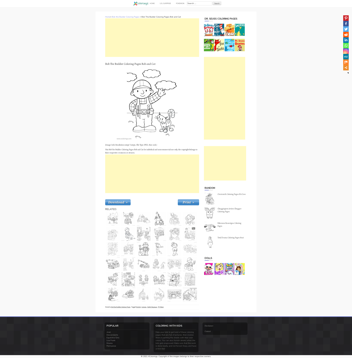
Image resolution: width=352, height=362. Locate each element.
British (138, 307)
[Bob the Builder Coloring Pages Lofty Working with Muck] (143, 218)
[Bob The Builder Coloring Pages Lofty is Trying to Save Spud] (159, 294)
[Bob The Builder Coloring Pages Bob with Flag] (112, 218)
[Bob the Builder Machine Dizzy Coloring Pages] (189, 218)
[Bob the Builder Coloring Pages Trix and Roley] (112, 294)
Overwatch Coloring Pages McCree (232, 194)
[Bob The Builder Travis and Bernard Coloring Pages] (143, 233)
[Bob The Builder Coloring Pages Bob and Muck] (128, 294)
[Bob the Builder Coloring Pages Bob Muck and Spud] (174, 233)
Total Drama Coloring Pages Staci (231, 237)
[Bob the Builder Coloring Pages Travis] (159, 233)
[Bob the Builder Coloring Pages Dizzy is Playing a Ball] (159, 264)
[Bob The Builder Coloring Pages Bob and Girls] (174, 264)
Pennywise (111, 346)
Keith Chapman (152, 307)
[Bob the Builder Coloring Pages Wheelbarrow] (128, 233)
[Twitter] (346, 29)
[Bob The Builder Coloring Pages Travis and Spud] (128, 218)
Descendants (112, 335)
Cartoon (143, 307)
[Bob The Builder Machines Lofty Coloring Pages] (112, 264)
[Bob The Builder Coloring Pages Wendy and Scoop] (189, 249)
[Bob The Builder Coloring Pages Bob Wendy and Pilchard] (159, 279)
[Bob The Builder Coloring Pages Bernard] (128, 264)
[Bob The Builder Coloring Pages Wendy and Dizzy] (112, 279)
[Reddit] (346, 34)
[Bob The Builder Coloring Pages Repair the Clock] (189, 279)
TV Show (161, 307)
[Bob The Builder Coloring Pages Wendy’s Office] (174, 294)
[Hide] (348, 73)
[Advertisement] (152, 37)
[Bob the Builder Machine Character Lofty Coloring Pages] (143, 264)
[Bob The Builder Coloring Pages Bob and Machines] (128, 279)
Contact (208, 331)
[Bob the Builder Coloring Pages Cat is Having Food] (143, 279)
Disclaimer (209, 326)
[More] (346, 67)
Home (107, 17)
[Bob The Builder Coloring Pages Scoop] (189, 233)
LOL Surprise (165, 3)
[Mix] (346, 62)
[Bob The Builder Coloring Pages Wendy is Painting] (112, 249)
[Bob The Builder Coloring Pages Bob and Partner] (128, 249)
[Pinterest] (346, 18)
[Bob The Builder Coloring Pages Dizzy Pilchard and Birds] (112, 233)
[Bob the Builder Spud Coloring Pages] (159, 249)
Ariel (109, 332)
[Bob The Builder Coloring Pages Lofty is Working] (159, 218)
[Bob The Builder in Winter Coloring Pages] (174, 279)
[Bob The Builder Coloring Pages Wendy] (174, 249)
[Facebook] (346, 23)
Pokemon (180, 3)
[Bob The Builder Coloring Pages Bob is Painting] (189, 264)
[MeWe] (346, 56)
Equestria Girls (113, 337)
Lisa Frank (111, 340)
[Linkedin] (346, 40)
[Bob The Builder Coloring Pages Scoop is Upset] (189, 294)
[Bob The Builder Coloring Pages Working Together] (143, 294)
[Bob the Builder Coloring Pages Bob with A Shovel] (143, 249)
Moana (109, 343)
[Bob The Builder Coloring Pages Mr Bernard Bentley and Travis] (174, 218)
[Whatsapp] (346, 45)
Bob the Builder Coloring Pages (125, 17)
